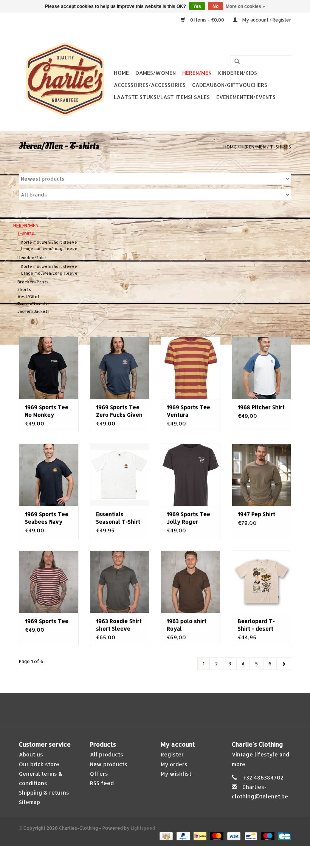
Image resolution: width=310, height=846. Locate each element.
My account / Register (266, 20)
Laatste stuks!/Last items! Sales (162, 97)
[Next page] (284, 664)
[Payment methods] (165, 836)
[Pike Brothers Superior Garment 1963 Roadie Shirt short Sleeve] (120, 582)
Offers (99, 773)
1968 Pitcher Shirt (261, 407)
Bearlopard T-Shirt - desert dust (256, 625)
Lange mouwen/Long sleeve (49, 248)
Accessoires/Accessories (150, 85)
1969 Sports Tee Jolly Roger (188, 518)
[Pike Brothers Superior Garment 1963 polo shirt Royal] (190, 582)
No (215, 6)
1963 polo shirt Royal (186, 625)
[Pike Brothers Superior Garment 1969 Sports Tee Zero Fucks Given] (120, 368)
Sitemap (29, 802)
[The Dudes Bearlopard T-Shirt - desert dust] (261, 582)
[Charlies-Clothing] (65, 79)
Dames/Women (155, 73)
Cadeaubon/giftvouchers (229, 85)
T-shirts (280, 147)
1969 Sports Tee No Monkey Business (46, 411)
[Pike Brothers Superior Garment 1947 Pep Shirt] (261, 475)
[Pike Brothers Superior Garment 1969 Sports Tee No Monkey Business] (49, 368)
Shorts (24, 289)
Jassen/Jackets (33, 311)
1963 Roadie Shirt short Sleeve (119, 625)
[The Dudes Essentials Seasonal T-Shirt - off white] (120, 475)
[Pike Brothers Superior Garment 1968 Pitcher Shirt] (261, 368)
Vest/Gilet (28, 296)
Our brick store (39, 764)
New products (108, 764)
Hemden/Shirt (31, 257)
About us (31, 754)
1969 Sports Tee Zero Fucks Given (119, 411)
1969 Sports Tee (46, 621)
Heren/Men (197, 73)
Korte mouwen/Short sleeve (49, 242)
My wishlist (176, 773)
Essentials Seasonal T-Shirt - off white (118, 518)
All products (106, 754)
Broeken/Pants (32, 282)
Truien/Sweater (33, 303)
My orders (174, 764)
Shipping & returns (44, 792)
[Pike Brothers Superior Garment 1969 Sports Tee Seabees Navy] (49, 475)
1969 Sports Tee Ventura (188, 411)
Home (121, 73)
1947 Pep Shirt (256, 514)
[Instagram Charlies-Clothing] (162, 710)
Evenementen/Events (246, 97)
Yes (197, 6)
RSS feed (102, 783)
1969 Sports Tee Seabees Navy (46, 518)
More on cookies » (245, 6)
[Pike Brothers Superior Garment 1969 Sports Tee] (49, 582)
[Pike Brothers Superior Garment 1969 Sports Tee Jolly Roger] (190, 475)
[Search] (237, 61)
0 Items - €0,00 (207, 20)
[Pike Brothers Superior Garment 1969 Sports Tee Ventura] (190, 368)
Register (172, 754)
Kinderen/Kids (237, 73)
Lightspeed (143, 828)
